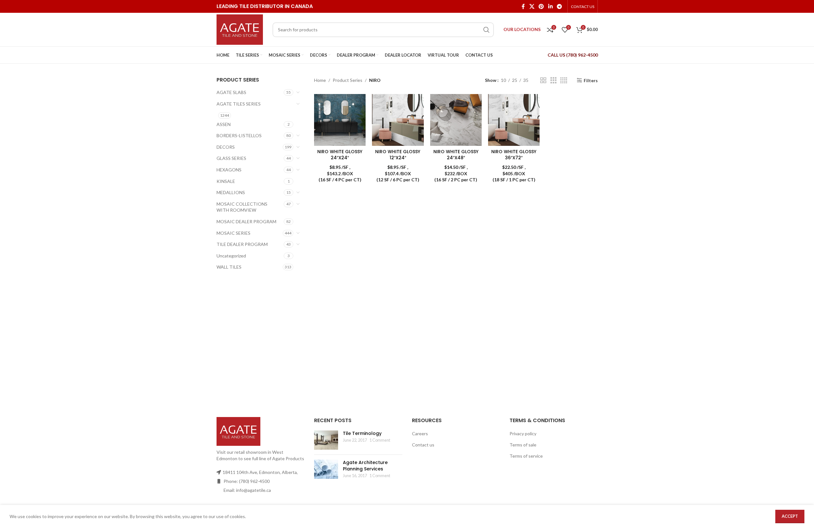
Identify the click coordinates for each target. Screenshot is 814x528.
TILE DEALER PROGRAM (242, 244)
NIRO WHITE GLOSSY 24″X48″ (455, 154)
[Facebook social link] (523, 6)
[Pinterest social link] (541, 6)
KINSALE (226, 181)
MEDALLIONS (231, 192)
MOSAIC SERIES (233, 233)
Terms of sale (523, 444)
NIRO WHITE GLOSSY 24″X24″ (339, 154)
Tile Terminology (362, 433)
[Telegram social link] (559, 6)
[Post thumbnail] (326, 440)
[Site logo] (240, 29)
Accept (790, 516)
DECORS (226, 147)
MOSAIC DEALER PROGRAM (246, 221)
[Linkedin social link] (550, 6)
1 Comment (379, 440)
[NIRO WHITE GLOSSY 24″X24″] (340, 120)
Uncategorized (231, 255)
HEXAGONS (229, 169)
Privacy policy (523, 433)
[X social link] (531, 6)
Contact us (423, 444)
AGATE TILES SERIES (239, 103)
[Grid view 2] (543, 80)
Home (320, 80)
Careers (420, 433)
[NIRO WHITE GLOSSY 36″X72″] (514, 120)
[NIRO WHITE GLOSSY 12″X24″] (397, 120)
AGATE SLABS (231, 92)
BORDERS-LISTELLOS (239, 135)
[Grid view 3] (553, 80)
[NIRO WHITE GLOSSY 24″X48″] (456, 120)
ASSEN (224, 124)
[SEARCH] (486, 29)
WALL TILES (229, 267)
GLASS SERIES (231, 158)
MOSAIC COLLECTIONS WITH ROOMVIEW (242, 207)
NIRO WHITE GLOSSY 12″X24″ (397, 154)
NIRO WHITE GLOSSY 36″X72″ (513, 154)
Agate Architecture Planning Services (365, 465)
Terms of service (526, 456)
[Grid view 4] (563, 80)
